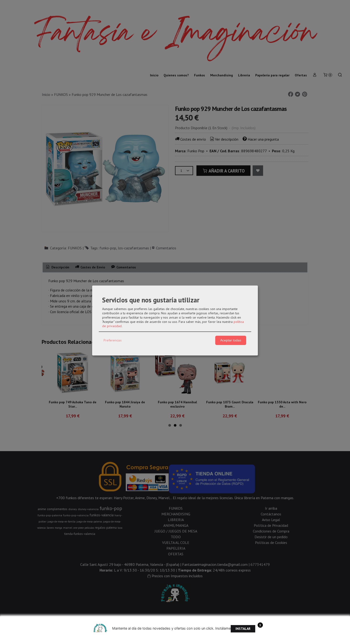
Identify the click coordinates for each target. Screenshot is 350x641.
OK (282, 636)
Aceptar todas (230, 340)
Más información (300, 636)
